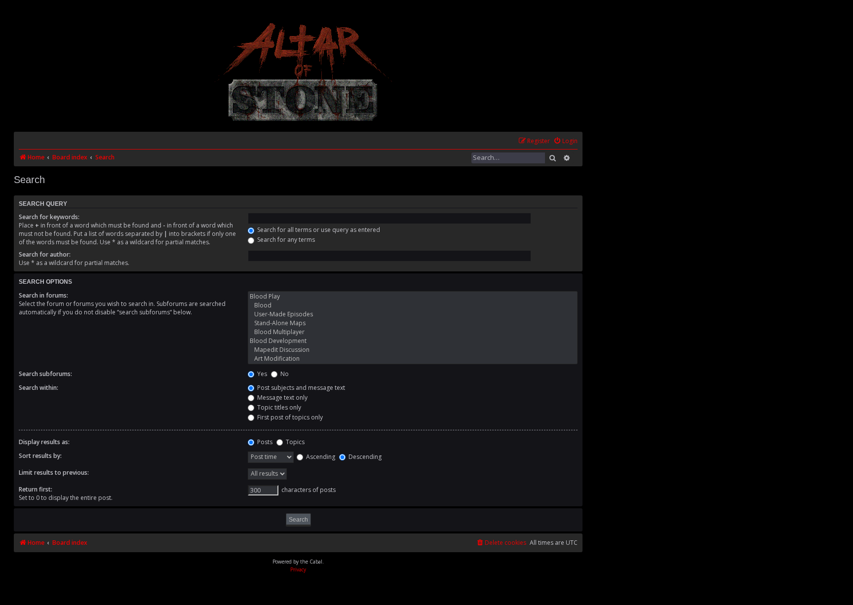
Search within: (38, 387)
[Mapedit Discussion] (413, 349)
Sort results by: (40, 456)
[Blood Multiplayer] (413, 332)
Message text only (282, 397)
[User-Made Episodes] (413, 314)
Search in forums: (43, 295)
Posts (264, 442)
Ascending (320, 457)
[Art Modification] (413, 358)
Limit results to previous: (54, 472)
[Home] (303, 71)
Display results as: (44, 442)
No (284, 374)
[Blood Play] (413, 296)
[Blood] (413, 305)
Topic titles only (278, 407)
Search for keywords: (49, 217)
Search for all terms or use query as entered (318, 230)
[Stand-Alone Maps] (413, 323)
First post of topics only (289, 417)
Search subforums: (45, 374)
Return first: (35, 489)
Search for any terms (285, 239)
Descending (364, 457)
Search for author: (45, 254)
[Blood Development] (413, 341)
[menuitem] (565, 141)
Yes (261, 374)
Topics (294, 442)
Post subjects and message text (300, 387)
